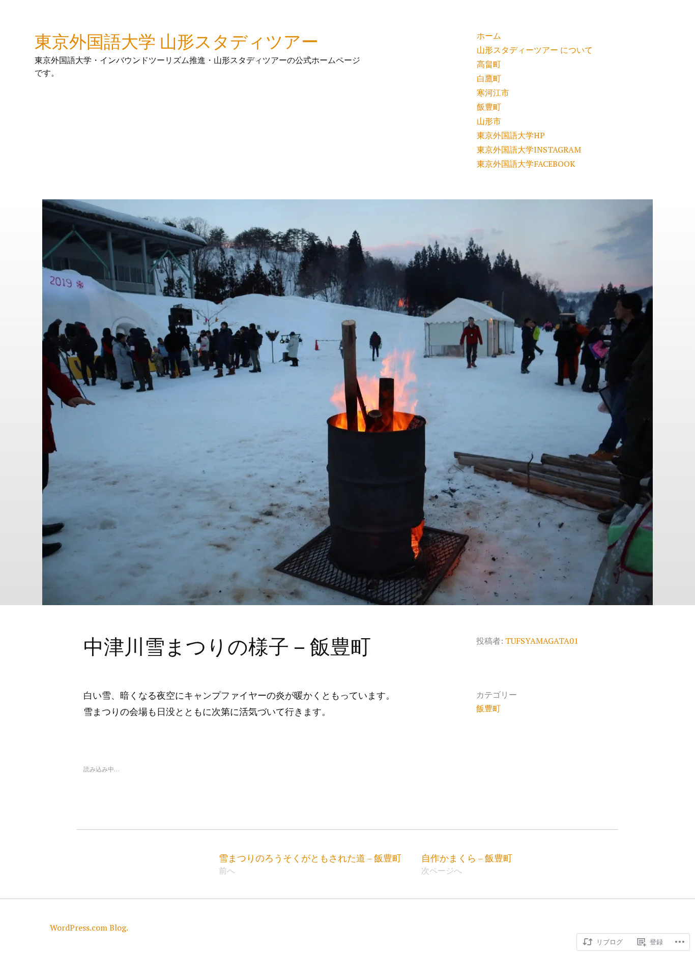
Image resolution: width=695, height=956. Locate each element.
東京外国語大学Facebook (526, 163)
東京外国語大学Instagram (529, 149)
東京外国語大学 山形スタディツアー (176, 41)
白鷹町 (489, 78)
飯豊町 (489, 106)
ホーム (489, 35)
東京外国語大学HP (511, 135)
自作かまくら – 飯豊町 (466, 864)
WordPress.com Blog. (89, 927)
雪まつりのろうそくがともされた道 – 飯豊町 (310, 864)
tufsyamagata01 (541, 640)
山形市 (489, 121)
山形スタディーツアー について (535, 49)
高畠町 (489, 64)
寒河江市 (493, 92)
